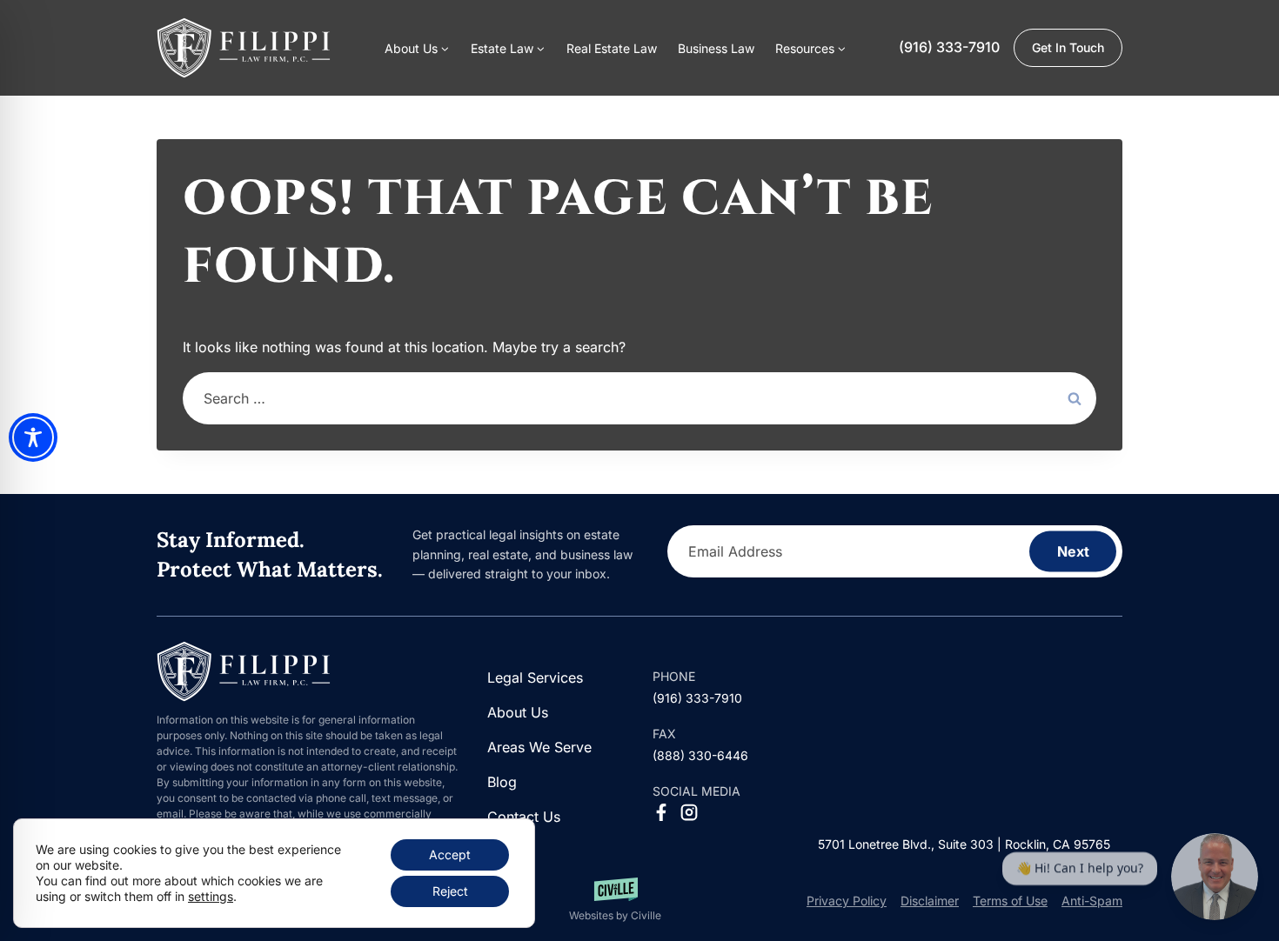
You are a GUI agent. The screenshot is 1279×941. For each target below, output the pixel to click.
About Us (517, 712)
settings (210, 896)
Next (1073, 551)
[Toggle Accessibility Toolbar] (33, 437)
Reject (450, 891)
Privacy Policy (847, 900)
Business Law (716, 48)
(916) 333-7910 (949, 47)
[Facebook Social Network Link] (661, 812)
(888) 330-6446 (700, 755)
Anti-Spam (1091, 900)
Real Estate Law (611, 48)
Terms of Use (1010, 900)
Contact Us (523, 816)
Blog (502, 782)
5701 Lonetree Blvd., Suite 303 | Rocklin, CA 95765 (964, 844)
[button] (811, 47)
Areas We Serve (539, 747)
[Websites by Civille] (615, 901)
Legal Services (535, 677)
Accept (450, 854)
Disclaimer (930, 900)
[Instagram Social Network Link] (689, 812)
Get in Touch (1068, 47)
